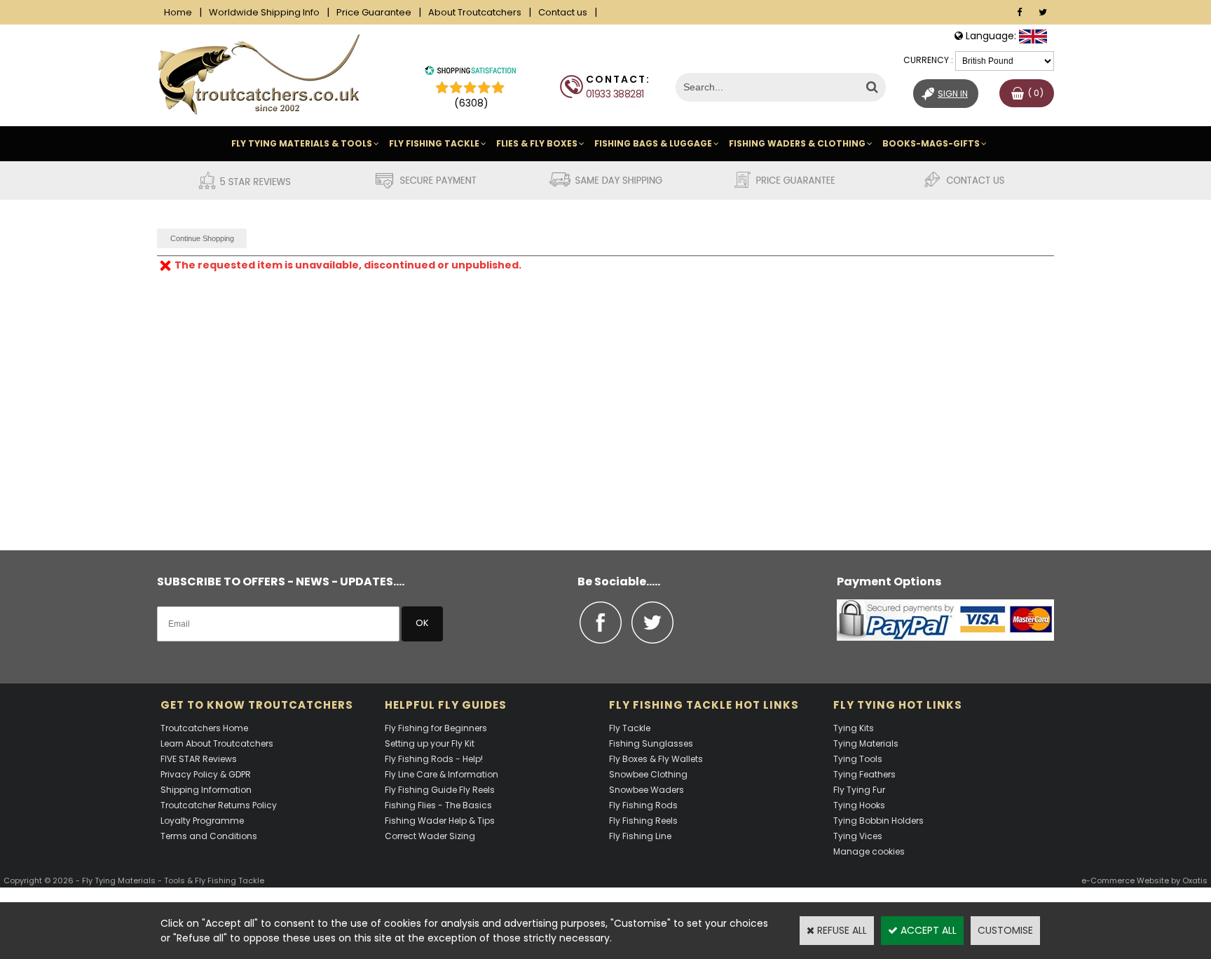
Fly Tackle (629, 728)
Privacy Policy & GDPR (205, 774)
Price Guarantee (373, 12)
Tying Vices (857, 836)
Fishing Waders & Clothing (797, 143)
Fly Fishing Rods (643, 805)
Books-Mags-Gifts (931, 143)
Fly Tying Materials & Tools (301, 143)
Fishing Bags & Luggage (653, 143)
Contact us (562, 12)
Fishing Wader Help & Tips (440, 821)
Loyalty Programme (202, 821)
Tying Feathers (864, 774)
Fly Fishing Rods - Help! (434, 759)
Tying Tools (857, 759)
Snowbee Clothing (648, 774)
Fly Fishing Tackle (434, 143)
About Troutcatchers (474, 12)
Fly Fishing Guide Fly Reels (440, 790)
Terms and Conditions (208, 836)
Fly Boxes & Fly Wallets (656, 759)
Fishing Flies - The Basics (438, 805)
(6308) (471, 103)
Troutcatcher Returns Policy (218, 805)
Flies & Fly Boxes (536, 143)
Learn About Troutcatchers (216, 743)
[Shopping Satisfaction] (470, 72)
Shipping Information (206, 790)
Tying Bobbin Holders (878, 821)
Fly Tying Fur (859, 790)
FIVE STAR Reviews (198, 759)
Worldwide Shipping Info (264, 12)
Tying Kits (853, 728)
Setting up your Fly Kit (429, 743)
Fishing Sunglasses (651, 743)
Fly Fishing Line (640, 836)
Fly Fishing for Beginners (436, 728)
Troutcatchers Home (204, 728)
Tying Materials (865, 743)
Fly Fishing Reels (643, 821)
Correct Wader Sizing (430, 836)
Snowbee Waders (646, 790)
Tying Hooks (859, 805)
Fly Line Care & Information (441, 774)
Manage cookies (869, 851)
